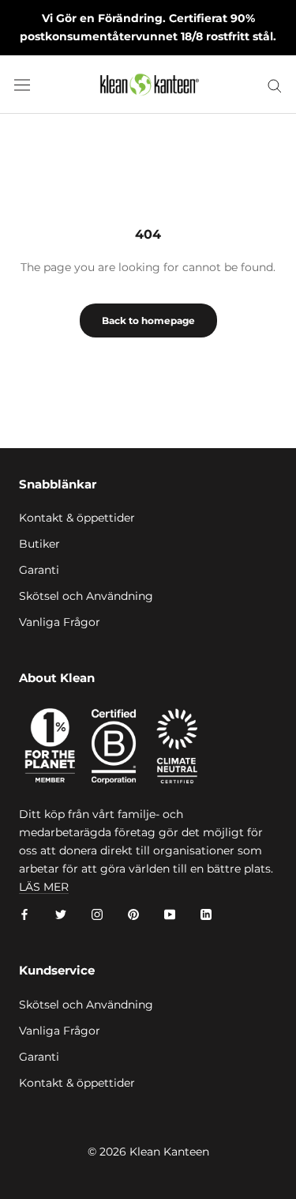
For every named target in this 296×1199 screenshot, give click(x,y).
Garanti (39, 570)
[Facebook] (24, 914)
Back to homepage (148, 320)
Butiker (39, 544)
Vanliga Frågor (59, 622)
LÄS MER (44, 887)
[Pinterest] (133, 914)
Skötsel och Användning (86, 596)
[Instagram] (97, 914)
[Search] (275, 85)
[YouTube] (169, 914)
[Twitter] (60, 914)
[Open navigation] (22, 84)
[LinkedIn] (206, 914)
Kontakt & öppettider (77, 518)
